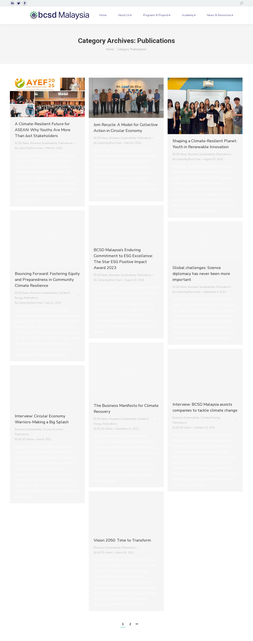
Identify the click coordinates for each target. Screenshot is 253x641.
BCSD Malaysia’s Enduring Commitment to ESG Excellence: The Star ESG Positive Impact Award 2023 (123, 258)
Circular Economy (53, 429)
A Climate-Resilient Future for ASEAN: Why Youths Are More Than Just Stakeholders (42, 129)
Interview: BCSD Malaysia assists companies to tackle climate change (205, 407)
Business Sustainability (43, 143)
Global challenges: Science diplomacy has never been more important (201, 273)
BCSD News (22, 143)
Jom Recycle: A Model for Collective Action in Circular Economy (126, 127)
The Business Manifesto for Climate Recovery (126, 408)
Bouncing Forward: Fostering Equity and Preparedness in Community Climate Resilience (47, 279)
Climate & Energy (210, 418)
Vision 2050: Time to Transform (122, 540)
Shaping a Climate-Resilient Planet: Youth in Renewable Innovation (205, 144)
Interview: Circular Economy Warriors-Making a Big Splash (42, 419)
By (29, 148)
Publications (65, 143)
